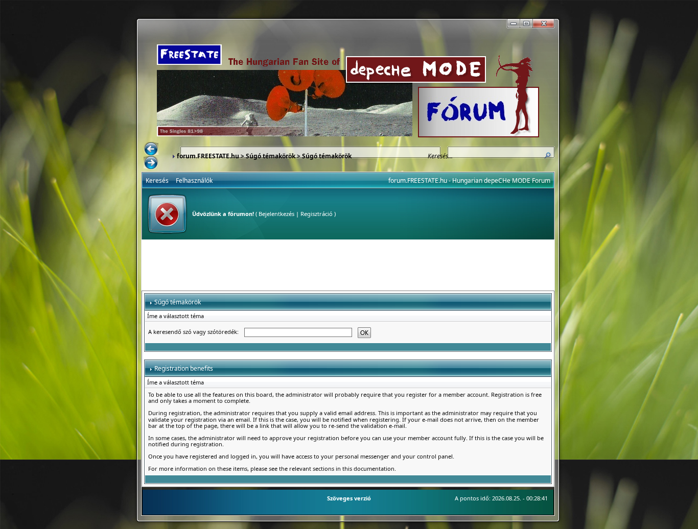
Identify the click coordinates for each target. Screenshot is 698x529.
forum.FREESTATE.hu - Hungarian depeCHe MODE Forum (469, 180)
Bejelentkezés (276, 214)
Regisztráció (316, 214)
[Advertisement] (348, 265)
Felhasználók (194, 180)
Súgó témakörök (270, 156)
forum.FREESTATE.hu (208, 156)
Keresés (157, 180)
